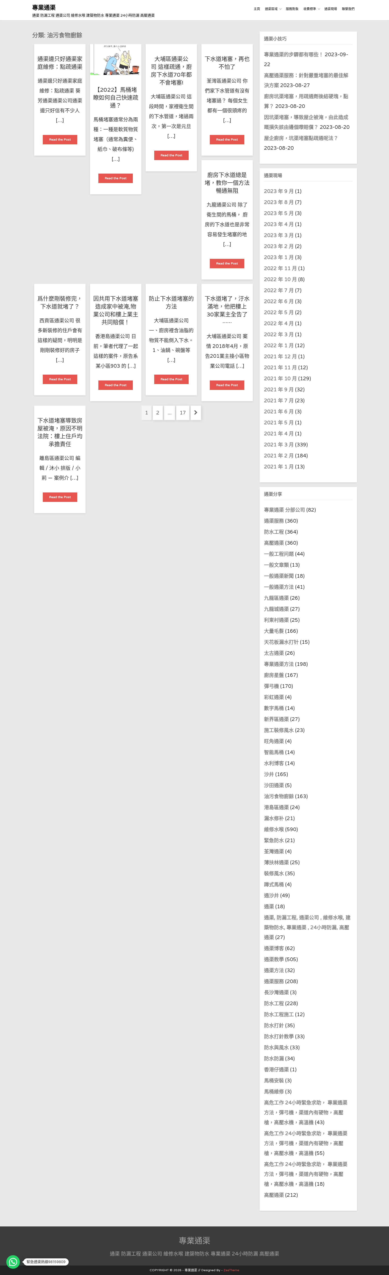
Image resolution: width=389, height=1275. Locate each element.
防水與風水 (276, 1048)
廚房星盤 (274, 675)
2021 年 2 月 (279, 456)
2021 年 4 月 (279, 434)
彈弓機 (271, 686)
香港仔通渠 (276, 1070)
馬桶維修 (274, 1092)
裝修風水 (274, 874)
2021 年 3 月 (279, 445)
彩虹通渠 (274, 697)
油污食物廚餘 (279, 796)
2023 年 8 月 (279, 202)
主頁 (257, 9)
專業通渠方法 (279, 664)
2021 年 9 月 (279, 390)
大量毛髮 (274, 631)
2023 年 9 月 (279, 191)
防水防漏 (274, 1059)
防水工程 (274, 532)
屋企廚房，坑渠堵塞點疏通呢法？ (301, 138)
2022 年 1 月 (279, 346)
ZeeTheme (231, 1270)
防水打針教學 (279, 1037)
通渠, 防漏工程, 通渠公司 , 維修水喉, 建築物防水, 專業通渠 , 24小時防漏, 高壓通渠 (307, 927)
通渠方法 (274, 970)
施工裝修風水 (279, 730)
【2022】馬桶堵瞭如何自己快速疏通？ (115, 98)
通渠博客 (274, 948)
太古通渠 (274, 653)
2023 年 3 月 (279, 235)
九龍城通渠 (276, 609)
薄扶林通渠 (276, 863)
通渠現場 (330, 9)
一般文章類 (276, 565)
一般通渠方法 (279, 587)
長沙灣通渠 (276, 992)
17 (184, 413)
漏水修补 (274, 818)
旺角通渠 (274, 741)
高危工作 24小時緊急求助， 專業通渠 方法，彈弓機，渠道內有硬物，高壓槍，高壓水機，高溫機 (305, 1112)
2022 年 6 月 (279, 301)
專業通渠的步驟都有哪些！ (293, 55)
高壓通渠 (274, 543)
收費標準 (309, 9)
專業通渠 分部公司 (284, 510)
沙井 (269, 774)
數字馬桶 (274, 708)
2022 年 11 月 (280, 268)
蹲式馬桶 (274, 885)
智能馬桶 (274, 752)
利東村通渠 (276, 620)
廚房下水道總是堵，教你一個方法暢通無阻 (227, 183)
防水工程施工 (279, 1015)
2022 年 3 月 (279, 335)
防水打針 (274, 1026)
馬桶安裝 (274, 1081)
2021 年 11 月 (280, 368)
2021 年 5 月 (279, 423)
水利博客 (274, 763)
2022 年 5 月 (279, 312)
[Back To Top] (381, 1267)
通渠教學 (274, 959)
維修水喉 (274, 829)
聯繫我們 (348, 9)
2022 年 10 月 (280, 279)
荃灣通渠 (274, 851)
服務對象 (292, 9)
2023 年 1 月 (279, 257)
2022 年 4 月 (279, 324)
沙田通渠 (274, 785)
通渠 (269, 907)
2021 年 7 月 (279, 401)
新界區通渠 (276, 719)
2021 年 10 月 (280, 379)
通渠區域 (271, 9)
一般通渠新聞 (279, 576)
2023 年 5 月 (279, 213)
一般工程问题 (279, 554)
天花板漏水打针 (281, 642)
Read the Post (63, 140)
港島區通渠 (276, 807)
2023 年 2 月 (279, 246)
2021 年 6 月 (279, 412)
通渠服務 (274, 521)
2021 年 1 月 (279, 467)
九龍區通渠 (276, 598)
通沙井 (271, 896)
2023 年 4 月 (279, 224)
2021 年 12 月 (280, 357)
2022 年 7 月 (279, 290)
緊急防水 (274, 840)
